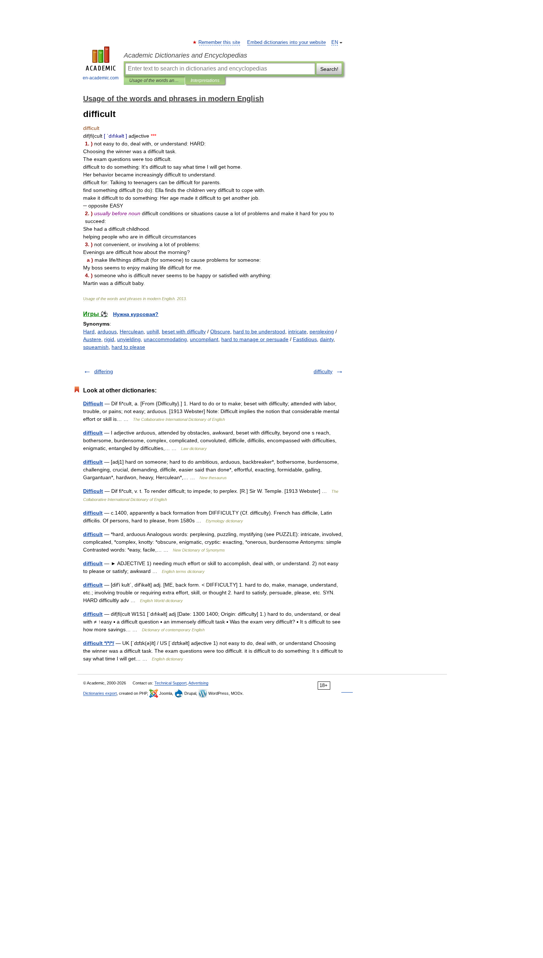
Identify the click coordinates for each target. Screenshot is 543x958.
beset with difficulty (184, 331)
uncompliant (204, 339)
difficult (93, 433)
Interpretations (205, 80)
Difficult (93, 403)
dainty (327, 339)
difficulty (323, 371)
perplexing (322, 331)
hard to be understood (259, 331)
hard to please (128, 347)
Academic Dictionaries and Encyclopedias (185, 55)
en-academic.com (101, 77)
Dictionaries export (100, 693)
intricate (297, 331)
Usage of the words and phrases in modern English (154, 80)
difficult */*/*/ (98, 643)
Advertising (198, 683)
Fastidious (305, 339)
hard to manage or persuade (254, 339)
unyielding (129, 339)
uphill (153, 331)
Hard (89, 331)
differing (103, 371)
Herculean (132, 331)
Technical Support (170, 683)
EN (334, 42)
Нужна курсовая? (135, 314)
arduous (107, 331)
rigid (109, 339)
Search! (329, 69)
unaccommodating (165, 339)
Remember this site (219, 42)
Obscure (220, 331)
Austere (92, 339)
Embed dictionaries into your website (286, 42)
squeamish (96, 347)
